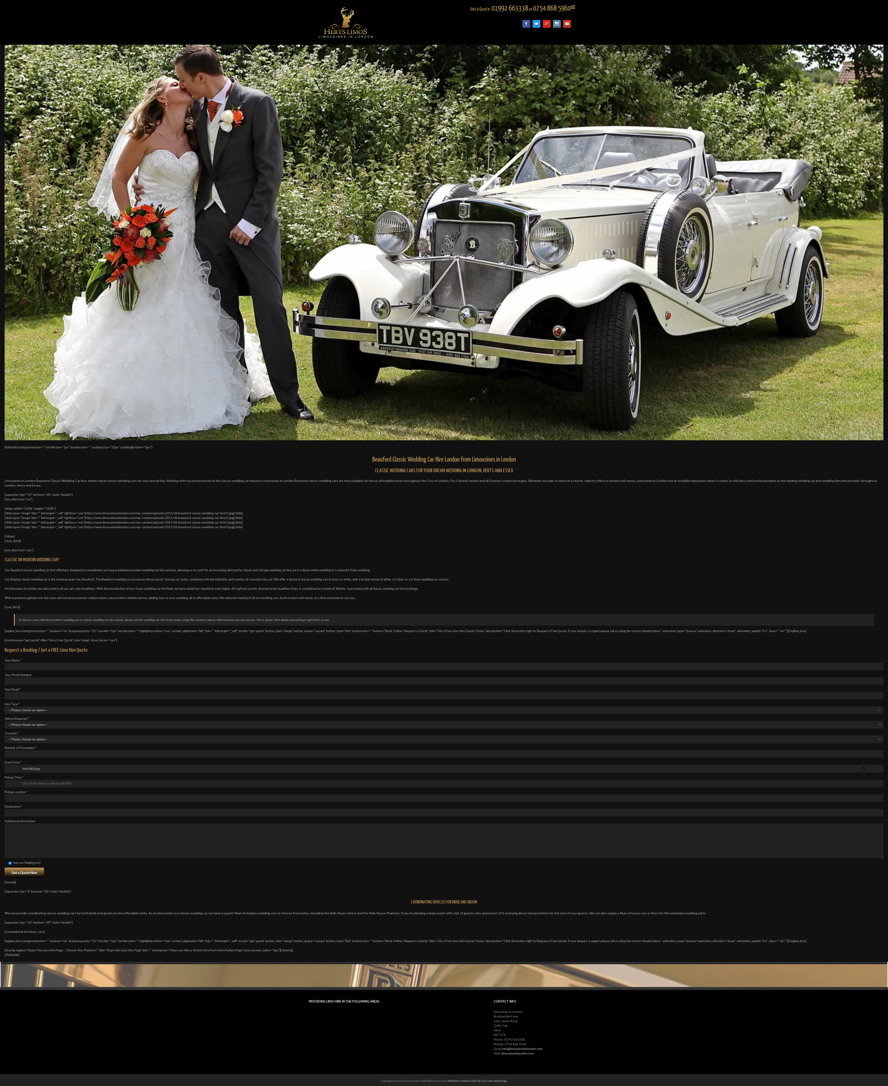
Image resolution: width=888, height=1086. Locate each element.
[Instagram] (557, 24)
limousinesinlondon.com (518, 1053)
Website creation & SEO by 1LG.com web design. (478, 1081)
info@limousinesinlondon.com (522, 1049)
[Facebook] (526, 24)
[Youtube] (567, 24)
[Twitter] (536, 24)
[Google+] (547, 24)
